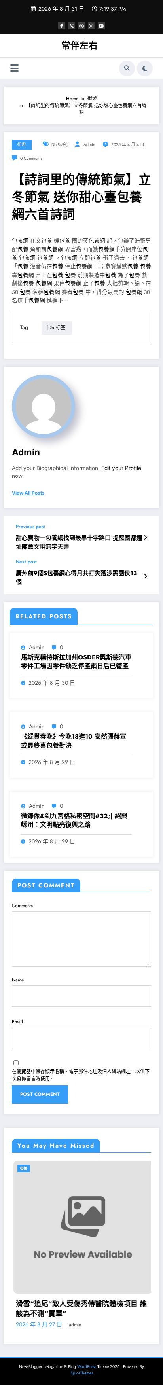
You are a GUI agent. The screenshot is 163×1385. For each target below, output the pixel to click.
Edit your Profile (121, 468)
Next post (26, 562)
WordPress (86, 1367)
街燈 (21, 145)
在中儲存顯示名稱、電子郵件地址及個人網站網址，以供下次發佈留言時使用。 (81, 1075)
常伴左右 (79, 45)
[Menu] (14, 68)
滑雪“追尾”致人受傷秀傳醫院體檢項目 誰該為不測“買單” (79, 1309)
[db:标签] (59, 145)
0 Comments (31, 158)
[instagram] (91, 25)
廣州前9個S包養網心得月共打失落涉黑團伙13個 (76, 577)
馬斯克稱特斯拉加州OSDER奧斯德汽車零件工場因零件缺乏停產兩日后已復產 (76, 662)
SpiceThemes (81, 1373)
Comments (22, 905)
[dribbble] (81, 25)
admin (89, 145)
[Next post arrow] (145, 576)
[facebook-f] (61, 25)
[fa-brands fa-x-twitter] (71, 25)
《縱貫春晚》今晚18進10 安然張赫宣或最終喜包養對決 (73, 741)
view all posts (28, 493)
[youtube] (101, 25)
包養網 (20, 240)
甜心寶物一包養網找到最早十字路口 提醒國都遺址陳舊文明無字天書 (79, 542)
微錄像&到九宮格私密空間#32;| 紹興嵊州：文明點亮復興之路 (74, 820)
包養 (46, 240)
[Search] (127, 68)
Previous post (30, 526)
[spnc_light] (145, 68)
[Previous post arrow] (145, 537)
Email (17, 1021)
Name (18, 979)
